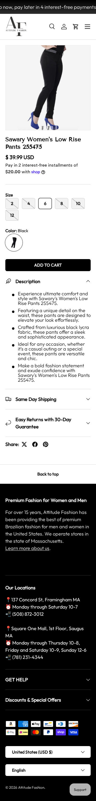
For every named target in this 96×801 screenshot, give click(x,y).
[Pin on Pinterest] (45, 444)
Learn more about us (27, 548)
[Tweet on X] (24, 444)
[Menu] (87, 27)
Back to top (48, 474)
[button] (76, 27)
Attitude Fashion (31, 787)
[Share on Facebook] (35, 444)
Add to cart (48, 265)
